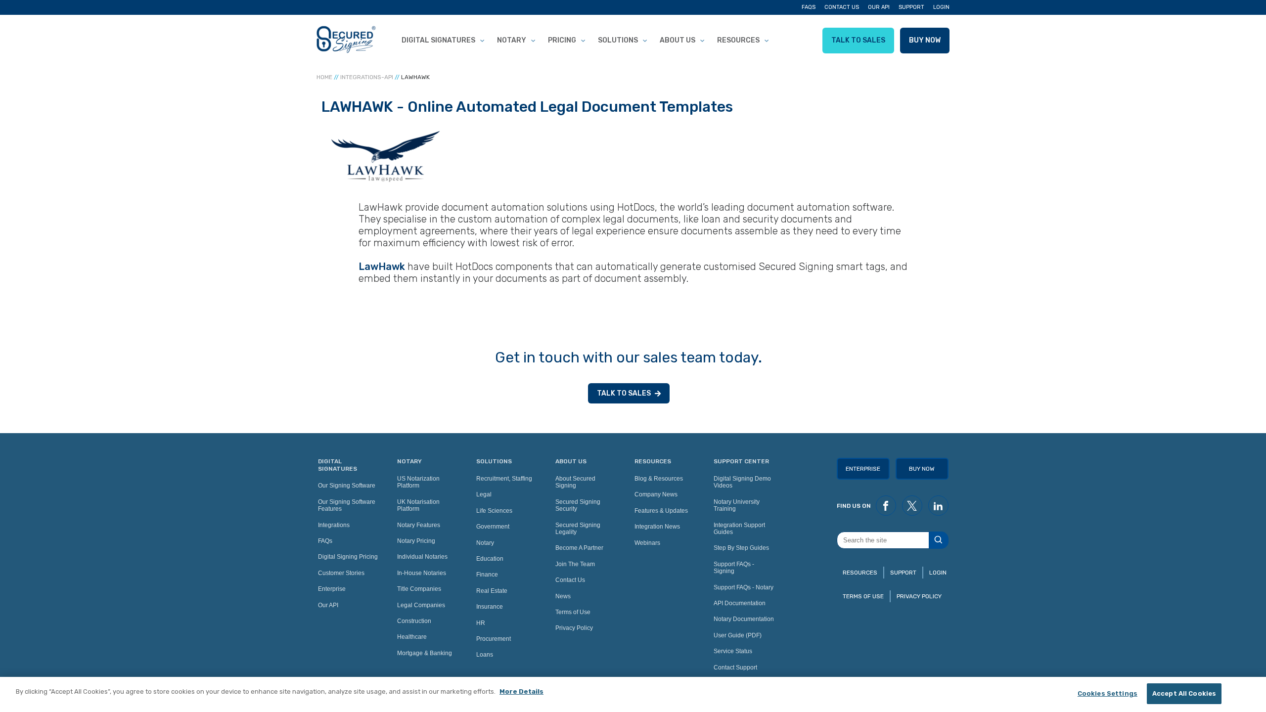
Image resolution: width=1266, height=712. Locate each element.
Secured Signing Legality (577, 528)
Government (492, 526)
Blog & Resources (658, 478)
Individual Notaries (422, 556)
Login (941, 7)
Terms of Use (572, 612)
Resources (738, 40)
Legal (484, 494)
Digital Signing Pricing (348, 556)
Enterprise (332, 588)
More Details (521, 691)
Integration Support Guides (739, 528)
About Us (677, 40)
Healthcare (412, 636)
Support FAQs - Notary (743, 587)
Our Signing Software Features (346, 505)
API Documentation (740, 603)
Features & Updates (661, 510)
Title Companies (419, 588)
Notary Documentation (744, 619)
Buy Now (925, 40)
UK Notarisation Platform (418, 505)
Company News (656, 494)
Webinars (647, 542)
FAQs (808, 7)
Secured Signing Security (577, 505)
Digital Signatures (438, 40)
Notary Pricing (416, 540)
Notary (511, 40)
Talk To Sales (858, 40)
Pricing (562, 40)
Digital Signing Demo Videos (742, 482)
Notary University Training (737, 505)
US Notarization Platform (418, 482)
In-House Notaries (421, 573)
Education (489, 558)
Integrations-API (366, 77)
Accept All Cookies (1184, 693)
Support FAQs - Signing (734, 568)
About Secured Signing (575, 482)
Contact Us (841, 7)
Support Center (741, 461)
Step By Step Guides (741, 547)
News (563, 596)
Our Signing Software (346, 485)
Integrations (334, 525)
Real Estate (491, 590)
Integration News (657, 526)
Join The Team (575, 564)
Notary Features (418, 525)
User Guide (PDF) (738, 635)
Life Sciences (494, 510)
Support (911, 7)
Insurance (489, 606)
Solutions (618, 40)
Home (324, 77)
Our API (879, 7)
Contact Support (735, 667)
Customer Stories (341, 573)
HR (480, 623)
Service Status (733, 651)
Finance (487, 574)
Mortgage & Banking (424, 653)
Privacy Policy (574, 627)
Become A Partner (579, 547)
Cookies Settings (1107, 693)
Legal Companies (421, 605)
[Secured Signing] (346, 40)
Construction (414, 621)
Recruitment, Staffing (504, 478)
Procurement (493, 638)
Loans (484, 654)
